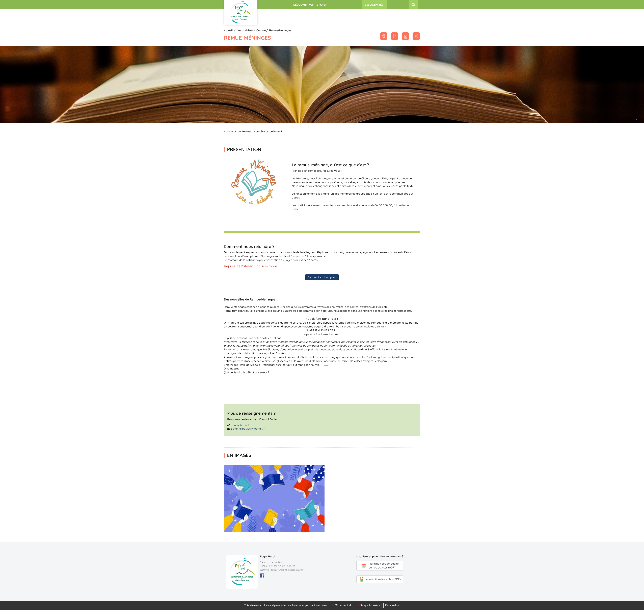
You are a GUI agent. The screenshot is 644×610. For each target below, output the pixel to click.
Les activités (245, 30)
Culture (261, 30)
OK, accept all (343, 605)
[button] (405, 36)
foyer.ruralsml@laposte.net (287, 569)
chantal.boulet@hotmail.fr (248, 428)
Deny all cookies (369, 605)
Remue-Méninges (280, 30)
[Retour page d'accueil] (240, 12)
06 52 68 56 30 (242, 425)
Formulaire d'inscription (322, 277)
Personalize (392, 605)
